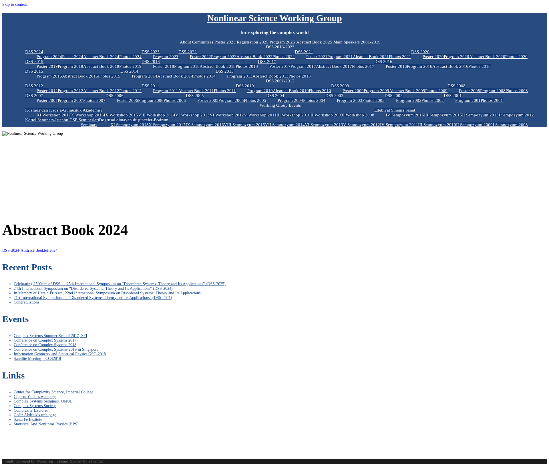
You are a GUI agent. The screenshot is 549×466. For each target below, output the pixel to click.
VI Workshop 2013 (192, 115)
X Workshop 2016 (87, 115)
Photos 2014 (204, 76)
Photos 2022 (283, 56)
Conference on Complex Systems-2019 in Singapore (56, 349)
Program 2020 (456, 56)
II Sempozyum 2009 (474, 124)
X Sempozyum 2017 (167, 124)
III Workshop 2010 (294, 115)
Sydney (76, 461)
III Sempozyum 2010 (437, 124)
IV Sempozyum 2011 (399, 124)
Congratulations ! (28, 302)
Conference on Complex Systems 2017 (45, 340)
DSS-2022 (187, 51)
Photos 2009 (436, 90)
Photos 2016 (479, 66)
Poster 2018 (163, 66)
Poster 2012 (47, 90)
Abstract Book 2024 (101, 56)
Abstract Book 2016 (450, 66)
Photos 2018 (247, 66)
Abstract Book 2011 (196, 90)
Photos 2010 (320, 90)
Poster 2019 (47, 66)
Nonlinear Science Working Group (274, 18)
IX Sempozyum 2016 (205, 124)
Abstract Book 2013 (270, 76)
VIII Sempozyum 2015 (244, 124)
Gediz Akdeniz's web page (35, 415)
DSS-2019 (34, 61)
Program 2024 (49, 56)
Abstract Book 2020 (487, 56)
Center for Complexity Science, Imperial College (53, 392)
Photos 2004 (314, 100)
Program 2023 (165, 56)
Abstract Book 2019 (101, 66)
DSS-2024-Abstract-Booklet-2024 (29, 250)
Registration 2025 (252, 42)
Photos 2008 (517, 90)
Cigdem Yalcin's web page (35, 396)
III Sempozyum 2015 (443, 115)
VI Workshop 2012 (227, 115)
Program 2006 (151, 100)
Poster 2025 (225, 42)
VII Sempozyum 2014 (285, 124)
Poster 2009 (353, 90)
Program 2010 (260, 90)
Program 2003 (349, 100)
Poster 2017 (280, 66)
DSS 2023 (151, 51)
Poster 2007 (47, 100)
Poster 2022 (200, 56)
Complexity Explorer (31, 410)
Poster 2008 (469, 90)
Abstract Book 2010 (291, 90)
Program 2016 (419, 66)
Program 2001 (468, 100)
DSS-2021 (304, 51)
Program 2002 (408, 100)
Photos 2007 (94, 100)
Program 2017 (303, 66)
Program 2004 (290, 100)
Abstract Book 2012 (101, 90)
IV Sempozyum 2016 (405, 115)
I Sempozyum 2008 (510, 124)
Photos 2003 (373, 100)
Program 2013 (239, 76)
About (185, 42)
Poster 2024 (72, 56)
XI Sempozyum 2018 (129, 124)
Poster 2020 (433, 56)
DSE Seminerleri (84, 120)
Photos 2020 (516, 56)
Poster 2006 (127, 100)
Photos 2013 (300, 76)
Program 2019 (70, 66)
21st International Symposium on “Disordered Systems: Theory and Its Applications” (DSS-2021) (93, 298)
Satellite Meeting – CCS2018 (37, 358)
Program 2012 (70, 90)
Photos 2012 (130, 90)
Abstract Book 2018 (218, 66)
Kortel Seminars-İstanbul (47, 120)
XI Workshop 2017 (54, 115)
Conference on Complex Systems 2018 (45, 345)
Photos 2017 (363, 66)
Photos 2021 (400, 56)
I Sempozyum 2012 (516, 115)
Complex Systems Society (35, 406)
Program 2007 (70, 100)
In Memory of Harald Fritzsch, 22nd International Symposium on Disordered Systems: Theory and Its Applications (107, 293)
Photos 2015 (109, 76)
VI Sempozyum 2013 (324, 124)
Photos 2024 (130, 56)
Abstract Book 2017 (334, 66)
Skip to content (14, 4)
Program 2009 (376, 90)
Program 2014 (144, 76)
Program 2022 (223, 56)
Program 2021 (340, 56)
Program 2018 (187, 66)
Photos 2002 (432, 100)
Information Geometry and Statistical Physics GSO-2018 (60, 354)
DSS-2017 (267, 61)
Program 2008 (493, 90)
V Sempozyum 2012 (361, 124)
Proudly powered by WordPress (27, 461)
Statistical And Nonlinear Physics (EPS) (46, 424)
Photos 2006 (175, 100)
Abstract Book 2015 (80, 76)
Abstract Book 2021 (371, 56)
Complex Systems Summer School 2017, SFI (50, 336)
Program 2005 (231, 100)
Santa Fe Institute (28, 419)
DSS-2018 (151, 61)
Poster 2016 (396, 66)
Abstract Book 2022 (254, 56)
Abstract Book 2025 (314, 42)
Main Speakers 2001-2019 (357, 42)
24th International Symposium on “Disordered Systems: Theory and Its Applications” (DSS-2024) (93, 288)
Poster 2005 (207, 100)
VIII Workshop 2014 (156, 115)
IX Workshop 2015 (121, 115)
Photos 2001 (492, 100)
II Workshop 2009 (327, 115)
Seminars (89, 124)
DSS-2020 (420, 51)
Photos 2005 (255, 100)
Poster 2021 (316, 56)
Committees (202, 42)
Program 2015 (49, 76)
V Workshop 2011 (260, 115)
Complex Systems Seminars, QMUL (43, 401)
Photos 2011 (225, 90)
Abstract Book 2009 (407, 90)
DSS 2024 (34, 51)
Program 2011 (165, 90)
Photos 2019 (130, 66)
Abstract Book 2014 (175, 76)
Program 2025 (282, 42)
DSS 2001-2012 (280, 81)
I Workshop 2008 (358, 115)
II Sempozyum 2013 (480, 115)
